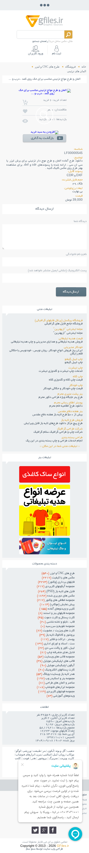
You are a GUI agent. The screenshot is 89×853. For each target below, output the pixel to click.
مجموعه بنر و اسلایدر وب (56, 678)
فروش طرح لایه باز (72, 420)
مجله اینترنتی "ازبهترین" (68, 329)
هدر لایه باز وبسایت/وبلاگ (55, 674)
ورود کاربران (35, 53)
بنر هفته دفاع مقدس (70, 411)
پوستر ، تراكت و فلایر (58, 639)
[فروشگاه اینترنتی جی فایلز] (44, 27)
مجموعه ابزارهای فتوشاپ (56, 687)
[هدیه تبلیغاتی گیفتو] (44, 534)
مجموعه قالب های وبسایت (56, 657)
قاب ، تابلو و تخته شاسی (57, 622)
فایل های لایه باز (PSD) (56, 591)
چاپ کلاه (78, 376)
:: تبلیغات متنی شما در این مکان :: (61, 446)
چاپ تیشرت (75, 368)
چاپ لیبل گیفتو (74, 359)
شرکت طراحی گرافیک (70, 429)
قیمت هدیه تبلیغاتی (71, 338)
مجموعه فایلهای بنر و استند (56, 613)
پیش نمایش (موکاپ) (57, 604)
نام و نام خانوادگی (76, 254)
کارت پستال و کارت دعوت (56, 617)
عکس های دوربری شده (56, 596)
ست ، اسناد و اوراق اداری (55, 643)
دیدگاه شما (80, 221)
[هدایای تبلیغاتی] (44, 546)
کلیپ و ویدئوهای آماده (57, 609)
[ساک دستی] (44, 481)
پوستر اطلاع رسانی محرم (68, 403)
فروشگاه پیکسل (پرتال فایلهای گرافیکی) (59, 320)
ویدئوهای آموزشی (61, 696)
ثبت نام (56, 53)
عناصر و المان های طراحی (57, 683)
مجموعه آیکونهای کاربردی (56, 586)
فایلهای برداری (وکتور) (56, 582)
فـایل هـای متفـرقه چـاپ (57, 652)
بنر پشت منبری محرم (70, 394)
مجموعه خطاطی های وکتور (56, 600)
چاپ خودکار (76, 385)
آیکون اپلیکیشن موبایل (57, 665)
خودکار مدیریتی (73, 347)
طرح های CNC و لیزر (58, 573)
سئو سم (31, 849)
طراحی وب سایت (53, 849)
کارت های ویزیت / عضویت (55, 630)
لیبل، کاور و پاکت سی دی (56, 648)
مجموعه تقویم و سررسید (58, 626)
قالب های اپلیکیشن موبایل (56, 661)
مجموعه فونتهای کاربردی (56, 691)
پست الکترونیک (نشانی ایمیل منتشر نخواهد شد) (57, 270)
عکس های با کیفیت (58, 578)
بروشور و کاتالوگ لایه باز (57, 635)
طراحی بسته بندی (72, 437)
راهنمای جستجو (40, 41)
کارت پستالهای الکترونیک (56, 670)
